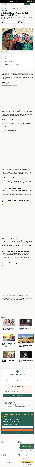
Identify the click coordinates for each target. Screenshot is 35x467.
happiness (29, 110)
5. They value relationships (8, 62)
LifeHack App (19, 442)
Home (2, 8)
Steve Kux (3, 22)
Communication (6, 8)
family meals (6, 194)
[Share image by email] (18, 86)
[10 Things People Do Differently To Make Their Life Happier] (9, 337)
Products (19, 441)
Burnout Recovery (3, 449)
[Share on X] (6, 25)
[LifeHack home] (3, 4)
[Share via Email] (8, 25)
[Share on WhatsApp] (16, 86)
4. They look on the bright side (8, 61)
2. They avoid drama (7, 58)
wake (20, 295)
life (6, 74)
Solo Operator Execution (4, 455)
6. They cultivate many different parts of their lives (11, 64)
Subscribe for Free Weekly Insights (17, 429)
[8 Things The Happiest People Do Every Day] (26, 322)
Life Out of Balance (3, 453)
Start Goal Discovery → (26, 462)
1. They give (5, 56)
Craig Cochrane (7, 51)
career (21, 244)
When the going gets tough (6, 179)
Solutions (2, 448)
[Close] (33, 1)
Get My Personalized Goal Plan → (17, 395)
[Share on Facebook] (2, 25)
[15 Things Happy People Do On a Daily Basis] (9, 354)
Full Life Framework (3, 444)
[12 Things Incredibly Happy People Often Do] (26, 354)
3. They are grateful (7, 59)
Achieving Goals (3, 447)
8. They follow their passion (8, 67)
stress (13, 123)
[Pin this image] (13, 86)
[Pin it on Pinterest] (4, 25)
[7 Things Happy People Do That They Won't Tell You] (9, 322)
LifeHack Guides (3, 442)
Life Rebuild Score (3, 443)
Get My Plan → (30, 1)
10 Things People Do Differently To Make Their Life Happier (9, 344)
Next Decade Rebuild (3, 454)
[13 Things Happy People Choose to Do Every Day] (26, 338)
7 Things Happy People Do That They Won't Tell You (8, 329)
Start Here (2, 441)
